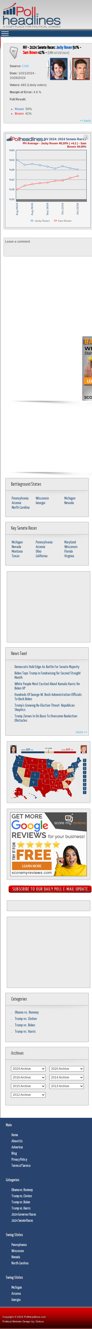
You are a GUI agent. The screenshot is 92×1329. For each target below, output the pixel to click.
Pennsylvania (20, 498)
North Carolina (21, 507)
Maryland (70, 542)
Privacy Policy (19, 1159)
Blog (14, 1153)
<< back (85, 121)
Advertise (17, 1147)
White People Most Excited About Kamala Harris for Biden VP (47, 686)
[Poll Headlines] (31, 28)
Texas (16, 555)
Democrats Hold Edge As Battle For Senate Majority (47, 666)
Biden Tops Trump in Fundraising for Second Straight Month (48, 675)
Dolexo (40, 1321)
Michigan (69, 498)
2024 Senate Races (22, 1220)
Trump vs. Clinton (26, 1018)
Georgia (40, 502)
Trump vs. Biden (25, 1025)
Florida (68, 551)
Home (15, 1135)
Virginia (69, 555)
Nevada (69, 502)
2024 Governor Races (24, 1214)
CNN (25, 66)
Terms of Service (21, 1165)
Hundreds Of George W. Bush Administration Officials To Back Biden (48, 696)
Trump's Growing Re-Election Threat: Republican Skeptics (45, 707)
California (42, 555)
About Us (17, 1141)
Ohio (38, 551)
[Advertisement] (43, 368)
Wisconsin (42, 498)
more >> (81, 732)
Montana (17, 551)
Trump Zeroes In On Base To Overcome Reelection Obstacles (46, 718)
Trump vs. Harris (25, 1031)
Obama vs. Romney (27, 1012)
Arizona (16, 502)
